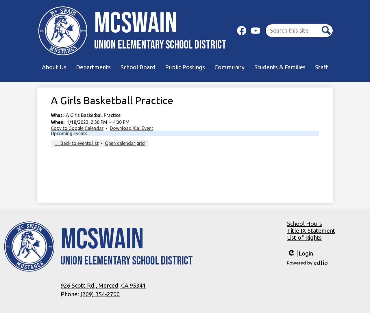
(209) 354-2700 (100, 294)
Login (300, 253)
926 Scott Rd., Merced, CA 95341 (103, 285)
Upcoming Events (69, 133)
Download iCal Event (131, 128)
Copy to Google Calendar (77, 128)
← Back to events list (77, 143)
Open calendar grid (125, 143)
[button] (54, 67)
